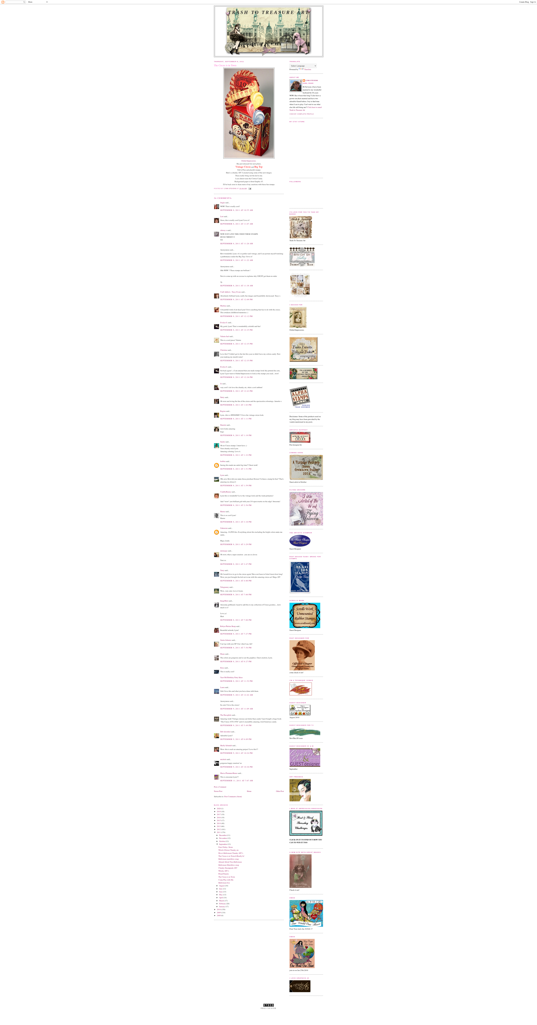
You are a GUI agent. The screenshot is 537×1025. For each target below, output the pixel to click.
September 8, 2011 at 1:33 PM (236, 455)
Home (249, 791)
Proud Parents (223, 874)
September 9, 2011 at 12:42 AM (236, 695)
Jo (221, 383)
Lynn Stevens (312, 80)
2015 (219, 820)
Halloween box (224, 882)
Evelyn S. (224, 322)
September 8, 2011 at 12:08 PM (236, 299)
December (223, 835)
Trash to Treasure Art (268, 12)
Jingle (222, 202)
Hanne (222, 511)
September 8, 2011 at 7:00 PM (236, 594)
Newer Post (218, 791)
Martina (223, 305)
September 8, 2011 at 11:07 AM (236, 224)
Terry (222, 570)
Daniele (223, 425)
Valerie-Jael (224, 336)
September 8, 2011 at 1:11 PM (236, 418)
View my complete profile (301, 114)
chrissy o (223, 230)
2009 (219, 912)
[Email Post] (249, 188)
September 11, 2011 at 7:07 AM (236, 780)
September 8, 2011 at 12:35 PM (236, 330)
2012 (219, 829)
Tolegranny (224, 587)
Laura (222, 687)
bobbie (223, 461)
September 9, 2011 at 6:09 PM (236, 739)
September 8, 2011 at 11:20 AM (236, 243)
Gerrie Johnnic (225, 640)
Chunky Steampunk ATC (227, 868)
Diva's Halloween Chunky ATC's (230, 853)
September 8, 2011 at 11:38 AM (236, 285)
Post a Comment (220, 787)
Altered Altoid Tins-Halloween (230, 862)
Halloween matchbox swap (228, 859)
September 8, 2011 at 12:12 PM (236, 316)
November (223, 838)
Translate (307, 69)
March (221, 900)
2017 (219, 814)
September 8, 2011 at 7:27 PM (236, 634)
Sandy (222, 441)
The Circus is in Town (226, 877)
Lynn (222, 475)
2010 (219, 909)
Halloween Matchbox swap (228, 865)
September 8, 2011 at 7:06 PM (236, 620)
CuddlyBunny (225, 491)
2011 (219, 832)
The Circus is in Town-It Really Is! (231, 856)
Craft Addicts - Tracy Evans (230, 292)
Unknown (224, 528)
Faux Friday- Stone (225, 847)
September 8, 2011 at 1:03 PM (236, 405)
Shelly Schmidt (226, 745)
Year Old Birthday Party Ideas (231, 677)
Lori (221, 216)
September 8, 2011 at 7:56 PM (236, 647)
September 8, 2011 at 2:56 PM (236, 505)
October (222, 841)
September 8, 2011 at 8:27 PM (236, 661)
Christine (223, 350)
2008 (219, 915)
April (221, 897)
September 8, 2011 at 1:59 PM (236, 485)
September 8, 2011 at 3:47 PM (236, 564)
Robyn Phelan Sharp (228, 626)
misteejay (224, 550)
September (223, 844)
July (221, 888)
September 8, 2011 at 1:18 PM (236, 435)
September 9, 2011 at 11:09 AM (236, 708)
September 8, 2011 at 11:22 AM (236, 260)
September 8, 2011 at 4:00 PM (236, 580)
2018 (219, 811)
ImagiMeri (224, 601)
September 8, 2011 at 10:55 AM (236, 210)
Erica (222, 667)
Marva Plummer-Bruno (228, 773)
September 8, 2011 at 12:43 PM (236, 391)
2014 (219, 823)
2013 (219, 826)
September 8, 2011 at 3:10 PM (236, 522)
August (222, 885)
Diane (222, 654)
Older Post (280, 791)
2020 (219, 808)
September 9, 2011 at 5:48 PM (236, 725)
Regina (223, 411)
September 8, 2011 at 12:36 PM (236, 377)
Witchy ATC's (223, 871)
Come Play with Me (225, 880)
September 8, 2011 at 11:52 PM (236, 681)
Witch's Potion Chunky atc (228, 850)
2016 (219, 817)
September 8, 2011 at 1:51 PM (236, 469)
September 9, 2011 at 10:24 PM (236, 753)
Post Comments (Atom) (233, 796)
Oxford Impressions (248, 160)
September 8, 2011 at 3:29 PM (236, 544)
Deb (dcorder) (225, 731)
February (222, 903)
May (221, 894)
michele (223, 759)
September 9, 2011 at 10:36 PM (236, 767)
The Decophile (225, 715)
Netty (222, 397)
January (222, 906)
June (221, 891)
